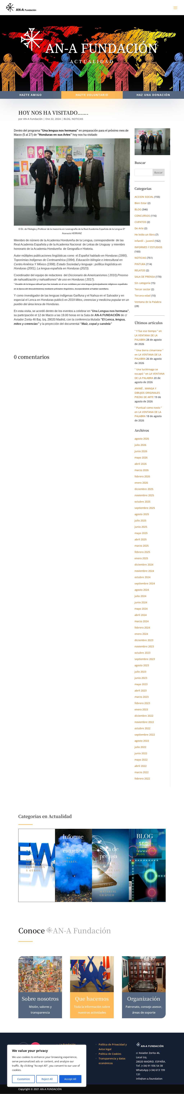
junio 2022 (141, 753)
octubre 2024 (142, 577)
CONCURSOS (142, 215)
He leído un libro (145, 234)
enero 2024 (141, 634)
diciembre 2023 (144, 640)
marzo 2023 (142, 697)
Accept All (70, 1079)
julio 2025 (140, 520)
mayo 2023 (141, 684)
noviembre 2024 (144, 571)
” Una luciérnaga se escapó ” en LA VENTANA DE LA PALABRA (149, 374)
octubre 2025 (142, 501)
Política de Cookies (110, 1053)
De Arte (139, 228)
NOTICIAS (77, 119)
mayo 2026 (141, 457)
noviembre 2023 (144, 646)
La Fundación (68, 1044)
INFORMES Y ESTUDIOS (148, 247)
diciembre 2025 (144, 489)
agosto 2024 (142, 589)
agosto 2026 (142, 438)
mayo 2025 (141, 533)
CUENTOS (140, 222)
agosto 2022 (142, 740)
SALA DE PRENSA (145, 276)
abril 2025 (141, 539)
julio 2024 (140, 596)
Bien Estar (141, 203)
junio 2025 (141, 526)
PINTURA (140, 264)
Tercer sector (142, 289)
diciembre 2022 (144, 715)
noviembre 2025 (144, 495)
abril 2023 (141, 690)
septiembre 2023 (145, 659)
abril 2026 (141, 463)
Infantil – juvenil (144, 241)
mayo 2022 (141, 759)
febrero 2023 (142, 703)
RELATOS (140, 270)
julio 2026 (140, 445)
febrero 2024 (142, 627)
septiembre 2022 (145, 734)
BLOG (67, 119)
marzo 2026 (142, 470)
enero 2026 (141, 482)
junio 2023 (141, 678)
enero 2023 (141, 709)
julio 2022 (140, 747)
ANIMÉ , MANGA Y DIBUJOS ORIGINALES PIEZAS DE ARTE (147, 393)
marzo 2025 (142, 545)
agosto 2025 (142, 514)
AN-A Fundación (33, 119)
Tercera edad (143, 295)
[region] (46, 1066)
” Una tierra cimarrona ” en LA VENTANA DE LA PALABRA (149, 355)
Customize (23, 1079)
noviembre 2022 (144, 722)
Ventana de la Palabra (148, 302)
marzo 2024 (142, 621)
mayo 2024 (141, 608)
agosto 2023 (142, 665)
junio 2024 (141, 602)
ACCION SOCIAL (144, 196)
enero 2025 (141, 558)
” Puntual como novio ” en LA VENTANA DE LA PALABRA (148, 412)
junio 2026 (141, 451)
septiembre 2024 (145, 583)
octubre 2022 (142, 728)
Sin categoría (142, 283)
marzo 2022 (142, 772)
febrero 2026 (142, 476)
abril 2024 (141, 615)
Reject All (47, 1079)
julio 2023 (140, 671)
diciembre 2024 (144, 564)
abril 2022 (141, 766)
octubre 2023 (142, 652)
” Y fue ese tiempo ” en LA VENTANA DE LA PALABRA (148, 335)
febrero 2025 (142, 552)
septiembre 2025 (145, 508)
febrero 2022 (142, 778)
